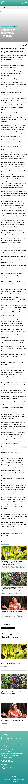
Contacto (14, 776)
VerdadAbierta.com (6, 757)
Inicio (2, 7)
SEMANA (11, 533)
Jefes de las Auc (7, 7)
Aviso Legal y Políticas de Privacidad (14, 779)
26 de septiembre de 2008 (7, 39)
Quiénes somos (14, 782)
